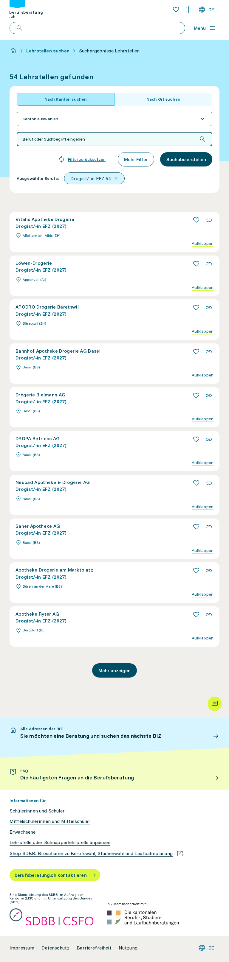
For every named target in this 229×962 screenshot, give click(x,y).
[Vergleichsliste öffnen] (188, 9)
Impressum (22, 948)
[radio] (65, 99)
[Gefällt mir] (196, 220)
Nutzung (128, 948)
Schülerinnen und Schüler (37, 811)
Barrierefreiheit (94, 948)
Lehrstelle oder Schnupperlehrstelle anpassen (60, 842)
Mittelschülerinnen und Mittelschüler (50, 821)
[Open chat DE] (215, 704)
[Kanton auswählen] (114, 119)
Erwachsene (23, 832)
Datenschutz (55, 948)
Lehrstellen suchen (47, 50)
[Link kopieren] (209, 220)
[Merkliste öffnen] (176, 9)
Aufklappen (202, 243)
